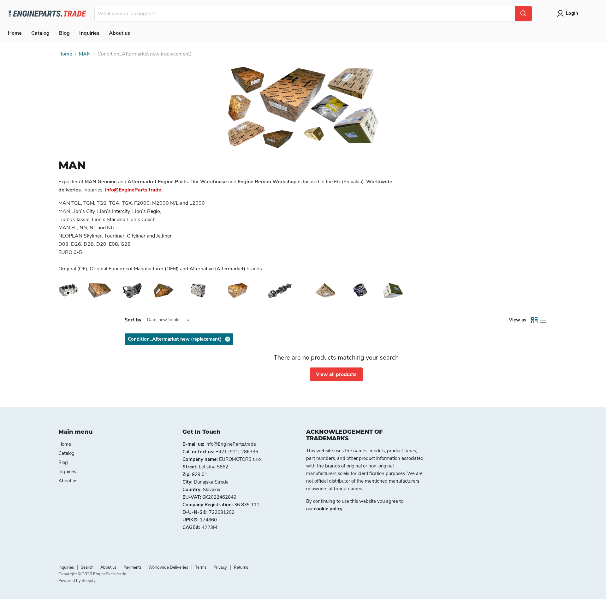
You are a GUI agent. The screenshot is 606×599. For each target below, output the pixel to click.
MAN (85, 54)
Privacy (220, 567)
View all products (336, 374)
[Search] (523, 13)
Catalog (40, 33)
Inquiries (89, 33)
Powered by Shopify (77, 581)
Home (15, 33)
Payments (132, 567)
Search (87, 567)
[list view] (543, 320)
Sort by (133, 320)
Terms (200, 567)
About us (119, 33)
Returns (241, 567)
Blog (64, 33)
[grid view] (534, 320)
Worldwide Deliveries (168, 567)
